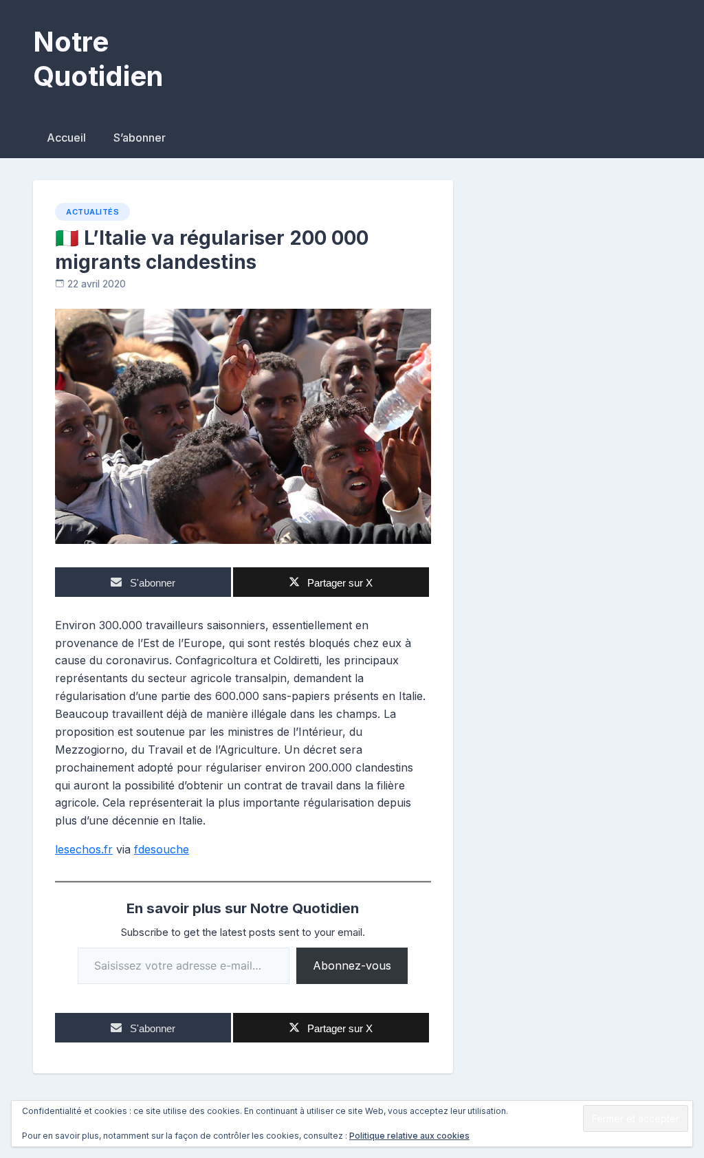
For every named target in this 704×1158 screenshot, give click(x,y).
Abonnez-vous (352, 965)
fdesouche (161, 849)
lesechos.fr (84, 849)
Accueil (66, 137)
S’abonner (139, 137)
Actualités (92, 212)
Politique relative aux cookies (409, 1135)
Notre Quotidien (98, 59)
